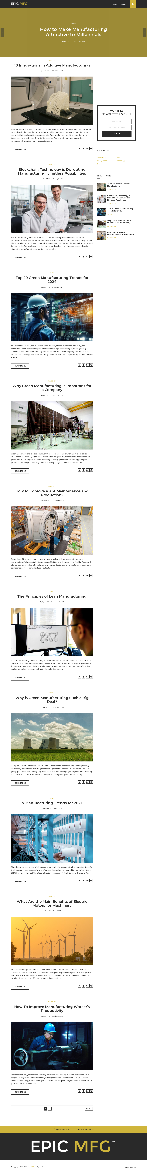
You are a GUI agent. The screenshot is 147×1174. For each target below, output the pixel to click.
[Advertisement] (116, 79)
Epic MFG (67, 41)
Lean (51, 591)
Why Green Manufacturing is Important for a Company (51, 388)
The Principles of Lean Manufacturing (52, 596)
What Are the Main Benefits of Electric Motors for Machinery (52, 903)
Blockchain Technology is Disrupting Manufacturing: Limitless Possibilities (52, 171)
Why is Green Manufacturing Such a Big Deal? (52, 700)
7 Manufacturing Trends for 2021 (52, 803)
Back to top (129, 1167)
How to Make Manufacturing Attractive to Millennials (73, 32)
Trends (73, 23)
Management (52, 381)
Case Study (101, 157)
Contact (124, 4)
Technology (52, 60)
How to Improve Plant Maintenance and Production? (52, 493)
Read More (20, 149)
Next (88, 1109)
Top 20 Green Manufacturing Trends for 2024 (52, 280)
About (115, 4)
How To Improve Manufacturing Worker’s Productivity (52, 1009)
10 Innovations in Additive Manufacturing (52, 65)
